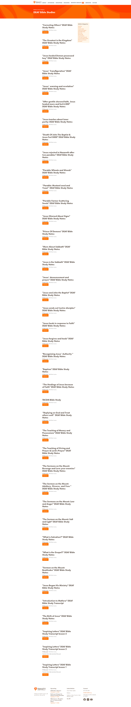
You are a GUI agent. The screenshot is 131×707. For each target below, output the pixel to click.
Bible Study (80, 33)
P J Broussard (45, 30)
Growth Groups (77, 2)
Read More (45, 32)
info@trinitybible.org (87, 692)
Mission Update (81, 29)
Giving (95, 2)
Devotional (80, 41)
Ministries (59, 2)
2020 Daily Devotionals (82, 37)
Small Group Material (82, 30)
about (44, 2)
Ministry (79, 27)
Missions (67, 2)
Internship (80, 26)
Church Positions (81, 35)
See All (68, 698)
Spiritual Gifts (80, 34)
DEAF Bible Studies (53, 30)
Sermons (88, 2)
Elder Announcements (82, 39)
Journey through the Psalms (83, 38)
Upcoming (51, 2)
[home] (37, 2)
